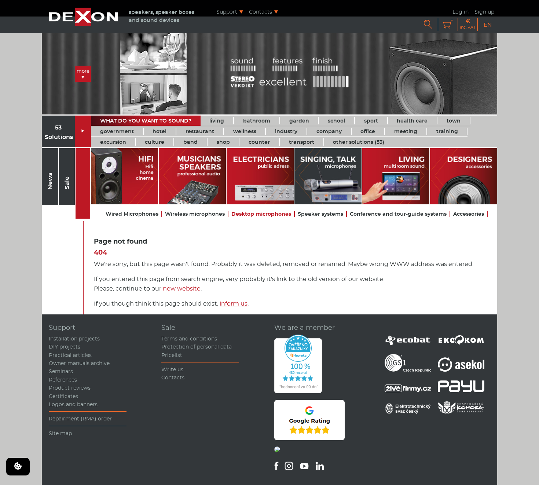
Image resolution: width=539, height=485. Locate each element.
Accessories (468, 214)
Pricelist (171, 355)
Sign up (484, 11)
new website (182, 288)
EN (488, 24)
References (63, 379)
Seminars (61, 371)
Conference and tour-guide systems (398, 214)
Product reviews (70, 387)
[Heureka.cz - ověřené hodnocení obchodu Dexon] (298, 391)
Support (226, 11)
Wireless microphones (195, 214)
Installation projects (74, 338)
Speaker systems (320, 214)
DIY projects (64, 346)
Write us (172, 369)
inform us (233, 303)
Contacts (260, 11)
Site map (60, 433)
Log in (460, 11)
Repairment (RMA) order (80, 418)
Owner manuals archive (79, 363)
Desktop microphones (261, 214)
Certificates (63, 396)
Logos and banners (73, 404)
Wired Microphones (132, 214)
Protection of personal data (196, 346)
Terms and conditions (189, 338)
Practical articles (70, 355)
